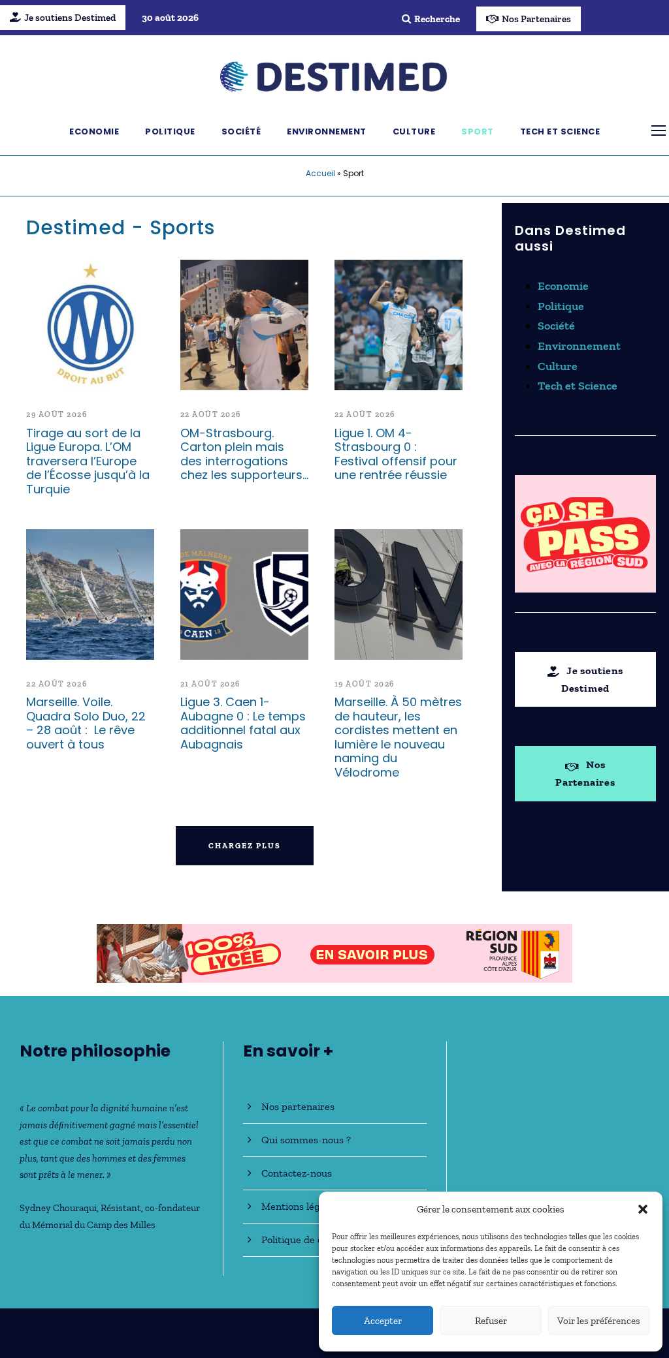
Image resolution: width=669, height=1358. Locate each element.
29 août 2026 (56, 414)
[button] (642, 1209)
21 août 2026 (210, 683)
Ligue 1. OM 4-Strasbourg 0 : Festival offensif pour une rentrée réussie (395, 454)
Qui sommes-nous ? (306, 1140)
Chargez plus (244, 845)
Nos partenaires (297, 1106)
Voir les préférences (598, 1321)
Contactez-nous (296, 1173)
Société (241, 131)
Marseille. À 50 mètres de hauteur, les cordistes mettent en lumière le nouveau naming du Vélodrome (398, 737)
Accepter (383, 1321)
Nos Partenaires (536, 19)
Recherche (437, 19)
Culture (414, 131)
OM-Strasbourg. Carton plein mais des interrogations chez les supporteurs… (244, 454)
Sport (477, 131)
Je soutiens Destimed (70, 17)
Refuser (491, 1321)
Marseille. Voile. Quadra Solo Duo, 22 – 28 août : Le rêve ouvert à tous (86, 723)
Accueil (320, 173)
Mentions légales (299, 1206)
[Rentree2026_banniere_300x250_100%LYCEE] (585, 532)
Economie (94, 131)
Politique (170, 131)
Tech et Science (560, 131)
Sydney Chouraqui (58, 1208)
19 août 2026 (364, 683)
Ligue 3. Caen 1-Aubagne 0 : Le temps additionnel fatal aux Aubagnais (243, 723)
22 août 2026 (210, 414)
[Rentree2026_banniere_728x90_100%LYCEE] (334, 952)
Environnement (327, 131)
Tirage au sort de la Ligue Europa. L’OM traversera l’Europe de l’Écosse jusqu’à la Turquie (88, 461)
